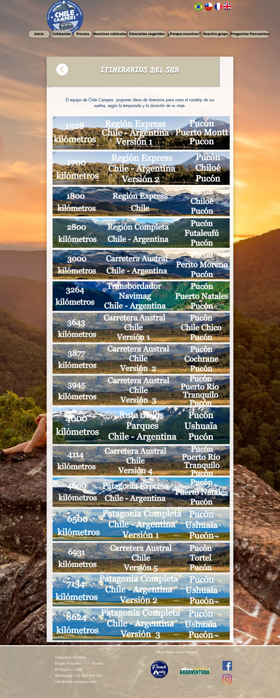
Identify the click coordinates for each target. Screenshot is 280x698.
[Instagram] (227, 679)
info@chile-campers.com (75, 681)
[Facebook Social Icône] (227, 665)
